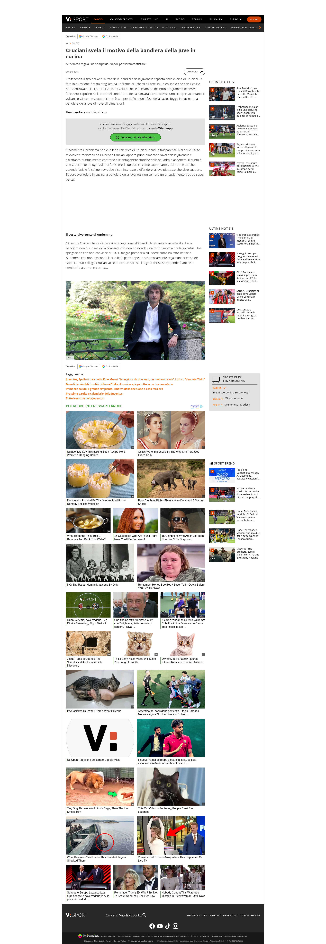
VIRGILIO (112, 936)
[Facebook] (152, 928)
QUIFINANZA (216, 936)
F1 (167, 19)
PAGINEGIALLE (125, 936)
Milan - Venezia (234, 398)
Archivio (255, 915)
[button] (260, 27)
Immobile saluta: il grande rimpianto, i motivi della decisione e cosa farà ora (114, 389)
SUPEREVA (242, 936)
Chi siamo (88, 941)
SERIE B (85, 27)
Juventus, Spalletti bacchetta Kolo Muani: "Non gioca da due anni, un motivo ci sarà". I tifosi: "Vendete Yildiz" (135, 379)
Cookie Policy (120, 941)
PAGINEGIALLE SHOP (143, 936)
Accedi (254, 19)
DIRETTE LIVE (149, 19)
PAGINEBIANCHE (171, 936)
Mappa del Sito (230, 915)
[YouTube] (160, 928)
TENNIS (197, 19)
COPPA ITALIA (118, 27)
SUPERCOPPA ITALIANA (246, 27)
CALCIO (98, 19)
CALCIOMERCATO (121, 19)
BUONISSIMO (230, 936)
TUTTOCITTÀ (186, 936)
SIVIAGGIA (204, 936)
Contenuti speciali (197, 915)
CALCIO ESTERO (216, 27)
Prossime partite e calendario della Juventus (94, 393)
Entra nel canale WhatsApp (138, 137)
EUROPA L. (169, 27)
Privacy (109, 941)
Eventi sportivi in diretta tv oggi (231, 392)
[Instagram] (175, 928)
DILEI (196, 936)
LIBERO (103, 936)
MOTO (180, 19)
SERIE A (71, 27)
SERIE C (99, 27)
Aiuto (150, 941)
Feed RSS (244, 915)
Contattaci (215, 915)
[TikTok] (167, 928)
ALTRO (234, 19)
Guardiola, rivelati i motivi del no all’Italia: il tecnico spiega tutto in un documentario (119, 384)
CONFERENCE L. (191, 27)
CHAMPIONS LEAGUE (144, 27)
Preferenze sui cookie (137, 941)
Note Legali (99, 941)
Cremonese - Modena (237, 404)
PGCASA (158, 936)
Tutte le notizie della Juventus (85, 398)
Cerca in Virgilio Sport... (124, 915)
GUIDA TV (216, 19)
